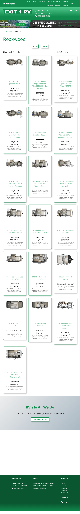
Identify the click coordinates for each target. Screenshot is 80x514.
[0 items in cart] (72, 3)
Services (64, 488)
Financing (64, 486)
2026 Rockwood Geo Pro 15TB (40, 278)
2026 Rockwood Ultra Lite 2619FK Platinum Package (65, 135)
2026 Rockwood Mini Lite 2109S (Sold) (40, 231)
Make (10, 31)
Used (45, 46)
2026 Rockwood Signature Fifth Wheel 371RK (14, 135)
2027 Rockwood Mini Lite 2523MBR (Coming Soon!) (40, 183)
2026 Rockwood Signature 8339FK (40, 134)
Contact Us (64, 493)
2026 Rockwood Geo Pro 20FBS (14, 278)
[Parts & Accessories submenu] (60, 1)
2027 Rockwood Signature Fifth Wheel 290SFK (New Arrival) (40, 84)
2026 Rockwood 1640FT (14, 324)
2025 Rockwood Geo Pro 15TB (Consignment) (14, 374)
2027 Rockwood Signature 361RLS (15, 82)
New (35, 46)
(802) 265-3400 (18, 488)
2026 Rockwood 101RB (65, 278)
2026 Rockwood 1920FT (40, 324)
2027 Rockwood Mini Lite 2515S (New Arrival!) (65, 183)
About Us (64, 490)
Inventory (64, 483)
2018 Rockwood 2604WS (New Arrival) (65, 325)
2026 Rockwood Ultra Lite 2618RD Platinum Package (15, 183)
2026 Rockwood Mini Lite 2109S (65, 231)
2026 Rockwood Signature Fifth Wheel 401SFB (65, 83)
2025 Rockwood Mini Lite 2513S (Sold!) (14, 231)
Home (5, 31)
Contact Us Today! (40, 419)
